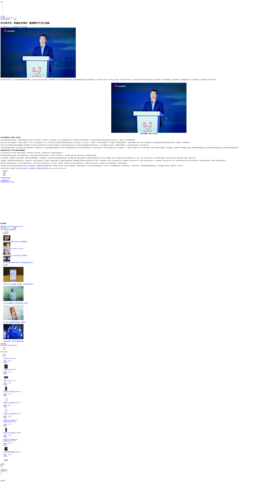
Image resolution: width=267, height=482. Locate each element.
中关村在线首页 (4, 181)
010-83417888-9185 (12, 345)
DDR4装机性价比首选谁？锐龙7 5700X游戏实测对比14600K (18, 262)
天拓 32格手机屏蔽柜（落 (11, 452)
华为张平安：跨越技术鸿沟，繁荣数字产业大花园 (35, 168)
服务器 (5, 229)
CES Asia (19, 226)
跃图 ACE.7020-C (8, 358)
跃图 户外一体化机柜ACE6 (10, 391)
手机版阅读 (3, 177)
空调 (8, 229)
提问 (2, 465)
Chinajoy (11, 226)
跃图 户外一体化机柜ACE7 (10, 413)
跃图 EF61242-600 (8, 369)
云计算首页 (11, 181)
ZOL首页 (3, 17)
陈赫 (26, 26)
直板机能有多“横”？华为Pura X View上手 (13, 248)
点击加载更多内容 (5, 180)
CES (22, 226)
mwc (15, 226)
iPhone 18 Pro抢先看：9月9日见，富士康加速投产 (15, 241)
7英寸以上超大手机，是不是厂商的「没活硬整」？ (15, 255)
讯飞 (143, 145)
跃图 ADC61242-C (8, 421)
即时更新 (8, 177)
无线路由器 (13, 229)
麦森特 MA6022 (8, 440)
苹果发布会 (3, 226)
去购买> (5, 362)
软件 (3, 160)
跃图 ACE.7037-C (8, 380)
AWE (7, 226)
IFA (13, 226)
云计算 (8, 17)
